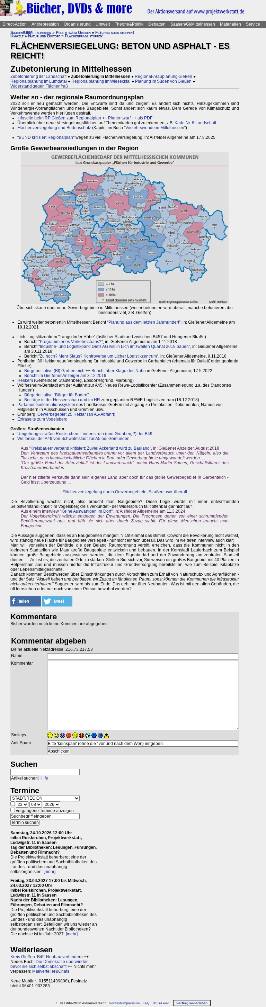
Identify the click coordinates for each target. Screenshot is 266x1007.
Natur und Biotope (44, 36)
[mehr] (49, 871)
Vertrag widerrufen (191, 1003)
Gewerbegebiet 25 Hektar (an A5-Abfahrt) (76, 414)
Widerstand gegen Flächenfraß (39, 86)
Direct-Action (14, 24)
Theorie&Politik (129, 24)
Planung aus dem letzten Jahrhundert (143, 322)
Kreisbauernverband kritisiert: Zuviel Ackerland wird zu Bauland (90, 448)
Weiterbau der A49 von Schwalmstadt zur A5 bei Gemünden (73, 438)
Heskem (25, 380)
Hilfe (43, 778)
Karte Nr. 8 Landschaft (195, 122)
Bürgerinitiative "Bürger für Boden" (56, 395)
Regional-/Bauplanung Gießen (163, 76)
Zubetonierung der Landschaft (38, 76)
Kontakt (115, 1003)
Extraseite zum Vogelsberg (42, 419)
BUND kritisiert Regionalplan (46, 137)
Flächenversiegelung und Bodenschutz (54, 127)
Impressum (131, 1003)
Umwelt (103, 24)
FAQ (146, 1003)
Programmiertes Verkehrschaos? (70, 341)
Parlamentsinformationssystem (46, 404)
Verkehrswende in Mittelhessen (154, 127)
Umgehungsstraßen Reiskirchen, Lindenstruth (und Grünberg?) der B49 (84, 433)
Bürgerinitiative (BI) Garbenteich (54, 370)
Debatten (157, 24)
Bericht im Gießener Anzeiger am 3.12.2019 (65, 375)
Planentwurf (119, 118)
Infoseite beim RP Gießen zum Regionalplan (59, 118)
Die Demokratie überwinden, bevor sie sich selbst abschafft (50, 964)
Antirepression (45, 24)
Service (253, 24)
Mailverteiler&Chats (50, 971)
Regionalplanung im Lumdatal (38, 81)
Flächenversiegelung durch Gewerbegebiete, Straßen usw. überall (124, 491)
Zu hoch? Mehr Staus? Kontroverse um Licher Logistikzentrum (98, 356)
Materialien (230, 24)
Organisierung (77, 24)
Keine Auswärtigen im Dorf (86, 511)
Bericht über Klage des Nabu (118, 370)
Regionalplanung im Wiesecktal (101, 81)
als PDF (145, 118)
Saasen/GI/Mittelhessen (192, 24)
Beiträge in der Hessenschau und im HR (62, 399)
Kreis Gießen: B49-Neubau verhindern (46, 956)
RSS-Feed (161, 1003)
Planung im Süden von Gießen (163, 81)
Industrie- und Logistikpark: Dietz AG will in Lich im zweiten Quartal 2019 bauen (114, 346)
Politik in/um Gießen (73, 32)
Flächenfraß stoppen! (114, 32)
